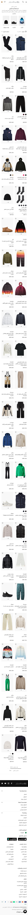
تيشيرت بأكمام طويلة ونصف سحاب (21, 455)
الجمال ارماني (24, 807)
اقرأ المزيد (14, 13)
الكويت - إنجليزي (23, 889)
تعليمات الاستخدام (9, 861)
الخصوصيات (10, 859)
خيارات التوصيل (23, 849)
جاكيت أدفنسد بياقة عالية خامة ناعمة (21, 149)
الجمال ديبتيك (24, 799)
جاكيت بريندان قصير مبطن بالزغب (21, 334)
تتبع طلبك (24, 854)
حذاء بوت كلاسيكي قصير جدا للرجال (7, 241)
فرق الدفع (24, 859)
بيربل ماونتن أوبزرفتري (22, 116)
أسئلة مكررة (24, 861)
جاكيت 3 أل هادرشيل (22, 179)
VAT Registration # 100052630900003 (20, 907)
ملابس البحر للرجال (23, 825)
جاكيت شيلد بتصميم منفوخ (21, 303)
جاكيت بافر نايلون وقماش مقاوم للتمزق (8, 334)
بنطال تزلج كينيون (9, 697)
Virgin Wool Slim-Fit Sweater (22, 758)
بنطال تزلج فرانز (10, 484)
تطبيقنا (11, 849)
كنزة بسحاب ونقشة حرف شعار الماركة (8, 364)
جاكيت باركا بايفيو (9, 545)
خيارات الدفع (24, 851)
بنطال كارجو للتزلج (23, 424)
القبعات (25, 817)
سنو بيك (11, 177)
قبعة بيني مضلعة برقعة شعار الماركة (8, 758)
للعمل (12, 856)
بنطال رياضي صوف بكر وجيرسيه (22, 394)
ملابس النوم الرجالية (22, 820)
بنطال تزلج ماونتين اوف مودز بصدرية (7, 394)
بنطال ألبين (11, 636)
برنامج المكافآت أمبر (22, 875)
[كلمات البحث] (23, 2)
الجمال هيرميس (23, 809)
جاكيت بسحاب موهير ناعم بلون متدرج (21, 667)
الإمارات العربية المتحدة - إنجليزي (22, 882)
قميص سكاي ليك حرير (8, 666)
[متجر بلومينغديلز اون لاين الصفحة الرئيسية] (14, 2)
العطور (25, 796)
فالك (12, 56)
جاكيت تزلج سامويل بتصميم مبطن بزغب (7, 455)
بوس (25, 56)
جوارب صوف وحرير (9, 88)
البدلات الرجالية (24, 815)
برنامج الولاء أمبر (10, 854)
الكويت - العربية (23, 891)
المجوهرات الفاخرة (23, 822)
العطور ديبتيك (24, 804)
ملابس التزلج (14, 6)
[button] (20, 111)
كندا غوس (11, 147)
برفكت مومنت (10, 574)
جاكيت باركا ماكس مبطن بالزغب (8, 576)
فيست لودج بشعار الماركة (8, 148)
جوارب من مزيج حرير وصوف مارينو (7, 58)
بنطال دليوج (24, 118)
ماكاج (12, 452)
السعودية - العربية (23, 896)
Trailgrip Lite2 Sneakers (8, 515)
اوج (12, 239)
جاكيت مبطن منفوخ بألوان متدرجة (8, 304)
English (22, 832)
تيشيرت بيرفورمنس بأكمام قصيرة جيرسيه (21, 364)
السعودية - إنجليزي (23, 894)
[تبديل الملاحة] (26, 2)
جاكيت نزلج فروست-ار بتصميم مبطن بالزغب (22, 485)
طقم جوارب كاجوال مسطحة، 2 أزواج (23, 210)
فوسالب (25, 86)
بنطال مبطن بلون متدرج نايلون (21, 273)
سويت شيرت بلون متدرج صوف (21, 241)
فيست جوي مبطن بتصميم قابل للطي (21, 516)
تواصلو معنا (24, 846)
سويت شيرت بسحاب (9, 118)
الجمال (25, 794)
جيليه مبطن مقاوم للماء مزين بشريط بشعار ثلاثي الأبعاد (21, 58)
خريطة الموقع (10, 864)
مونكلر (12, 271)
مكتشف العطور (23, 873)
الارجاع (25, 856)
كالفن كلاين (24, 207)
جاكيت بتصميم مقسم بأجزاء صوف (7, 425)
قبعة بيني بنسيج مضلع (8, 209)
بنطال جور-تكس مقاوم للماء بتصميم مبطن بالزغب (21, 607)
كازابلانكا (25, 239)
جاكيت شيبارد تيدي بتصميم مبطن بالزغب (21, 728)
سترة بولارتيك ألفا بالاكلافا (8, 727)
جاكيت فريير (24, 636)
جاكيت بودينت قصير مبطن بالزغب (7, 273)
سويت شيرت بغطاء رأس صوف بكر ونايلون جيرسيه (21, 697)
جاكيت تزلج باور (23, 88)
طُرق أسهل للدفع (9, 851)
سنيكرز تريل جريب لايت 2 (8, 606)
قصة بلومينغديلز (10, 846)
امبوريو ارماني (10, 755)
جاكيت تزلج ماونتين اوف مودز (7, 179)
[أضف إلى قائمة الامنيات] (15, 35)
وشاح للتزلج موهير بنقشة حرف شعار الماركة (21, 576)
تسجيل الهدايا (24, 870)
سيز (12, 116)
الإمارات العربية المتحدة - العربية (22, 886)
